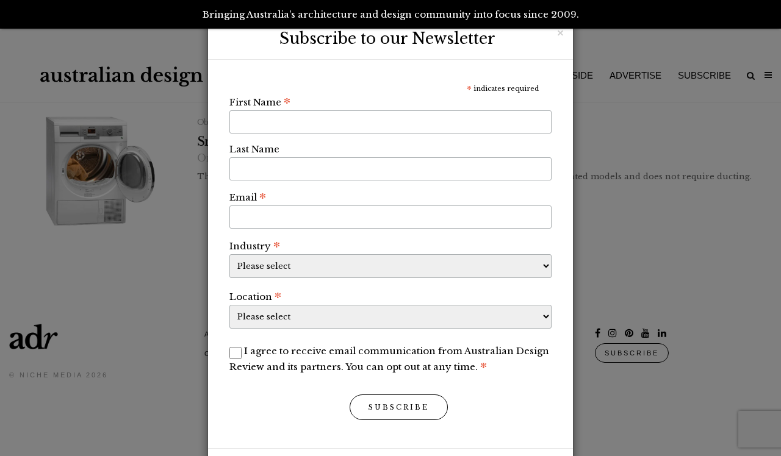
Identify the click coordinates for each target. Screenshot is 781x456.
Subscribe (399, 407)
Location (255, 296)
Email (247, 197)
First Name (259, 102)
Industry (254, 245)
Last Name (254, 149)
